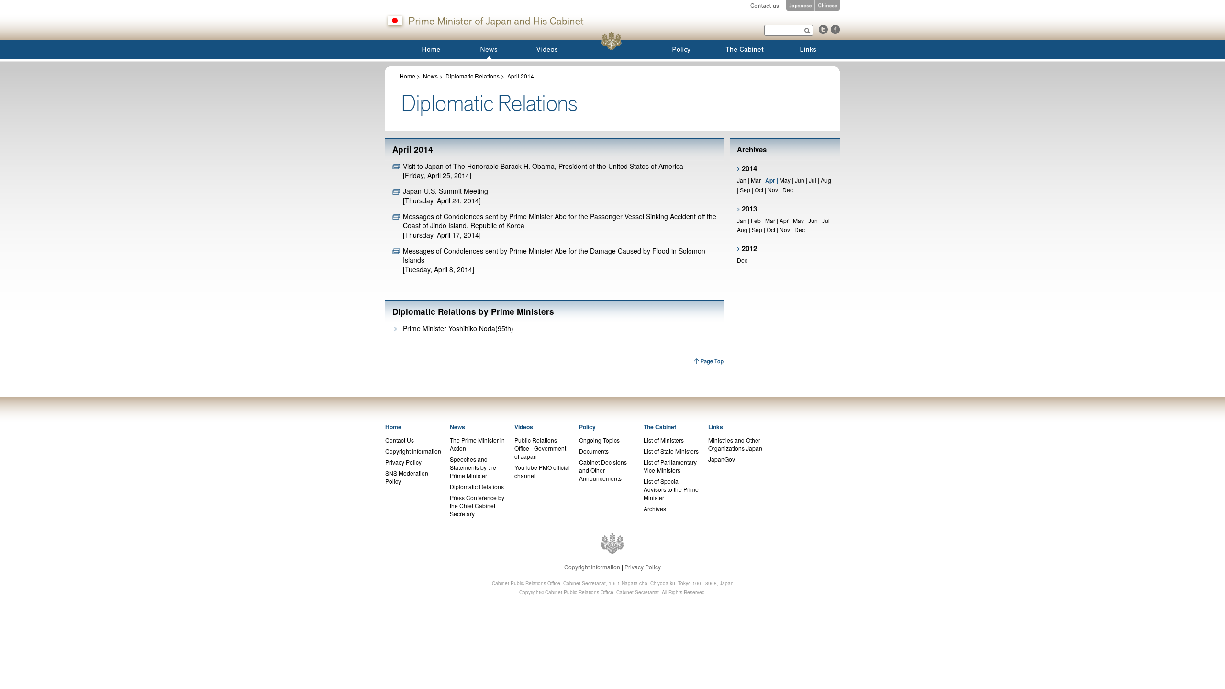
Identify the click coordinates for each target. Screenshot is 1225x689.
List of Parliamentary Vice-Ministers (670, 466)
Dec (787, 190)
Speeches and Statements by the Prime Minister (473, 467)
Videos (523, 426)
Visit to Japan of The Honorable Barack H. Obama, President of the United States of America (543, 166)
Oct (759, 190)
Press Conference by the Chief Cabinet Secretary (477, 505)
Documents (594, 451)
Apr (785, 220)
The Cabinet (660, 426)
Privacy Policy (403, 462)
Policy (587, 426)
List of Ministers (664, 440)
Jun (799, 180)
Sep (745, 190)
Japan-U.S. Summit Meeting (445, 191)
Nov (773, 190)
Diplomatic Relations (472, 76)
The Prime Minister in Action (477, 444)
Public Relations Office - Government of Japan (540, 448)
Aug (826, 180)
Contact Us (399, 440)
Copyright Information (413, 451)
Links (715, 426)
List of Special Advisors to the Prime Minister (671, 489)
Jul (812, 180)
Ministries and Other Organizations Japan (735, 444)
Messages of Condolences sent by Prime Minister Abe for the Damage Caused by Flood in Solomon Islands (554, 255)
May (785, 180)
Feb (756, 220)
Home (407, 76)
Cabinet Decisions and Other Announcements (603, 470)
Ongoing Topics (599, 440)
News (430, 76)
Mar (756, 180)
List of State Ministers (671, 451)
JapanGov (721, 459)
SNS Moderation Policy (406, 477)
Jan (741, 180)
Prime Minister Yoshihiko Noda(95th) (458, 328)
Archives (655, 508)
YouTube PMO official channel (542, 471)
